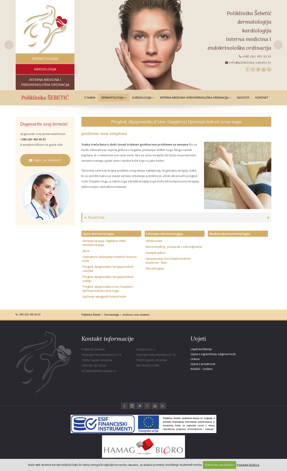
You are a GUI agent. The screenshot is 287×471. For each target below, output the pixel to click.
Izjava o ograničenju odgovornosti (213, 354)
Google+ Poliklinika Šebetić (147, 405)
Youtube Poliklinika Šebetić (155, 405)
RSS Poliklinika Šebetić (162, 405)
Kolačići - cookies (202, 369)
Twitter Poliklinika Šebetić (139, 405)
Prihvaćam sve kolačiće (219, 465)
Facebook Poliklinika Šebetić (124, 405)
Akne (86, 251)
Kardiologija (142, 97)
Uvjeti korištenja (201, 349)
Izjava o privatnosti (203, 364)
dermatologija (45, 58)
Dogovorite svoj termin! (43, 124)
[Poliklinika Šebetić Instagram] (253, 69)
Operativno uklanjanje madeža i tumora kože (110, 259)
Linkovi (195, 359)
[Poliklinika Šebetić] (45, 29)
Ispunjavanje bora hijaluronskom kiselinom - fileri (168, 261)
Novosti (243, 97)
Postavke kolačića (248, 465)
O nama (89, 97)
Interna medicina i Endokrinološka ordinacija (194, 97)
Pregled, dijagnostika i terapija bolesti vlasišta (108, 269)
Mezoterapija (155, 268)
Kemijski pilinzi (155, 253)
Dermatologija (112, 97)
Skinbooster (154, 241)
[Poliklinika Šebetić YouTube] (263, 69)
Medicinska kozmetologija (229, 234)
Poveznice (96, 217)
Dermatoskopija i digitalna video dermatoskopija (104, 243)
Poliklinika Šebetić (91, 314)
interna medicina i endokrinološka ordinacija (45, 82)
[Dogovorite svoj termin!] (45, 196)
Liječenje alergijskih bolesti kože (104, 296)
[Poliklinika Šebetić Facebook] (247, 69)
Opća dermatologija (98, 234)
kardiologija (45, 69)
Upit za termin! (47, 160)
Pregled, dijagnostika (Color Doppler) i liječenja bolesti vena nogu (176, 121)
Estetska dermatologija (164, 234)
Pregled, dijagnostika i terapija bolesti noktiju (108, 279)
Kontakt (261, 97)
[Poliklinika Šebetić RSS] (269, 69)
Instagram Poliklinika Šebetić (132, 405)
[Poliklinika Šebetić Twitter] (258, 69)
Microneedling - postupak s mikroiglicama (174, 247)
